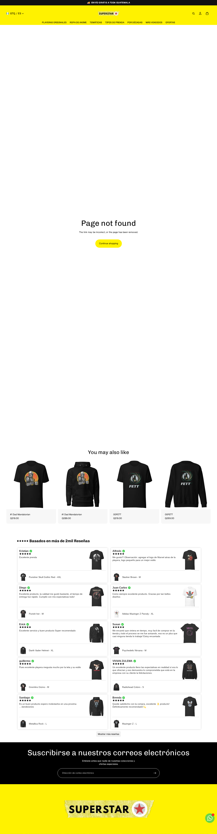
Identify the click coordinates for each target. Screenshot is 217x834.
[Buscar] (193, 13)
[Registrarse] (155, 773)
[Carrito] (207, 13)
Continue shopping (108, 243)
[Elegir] (51, 504)
